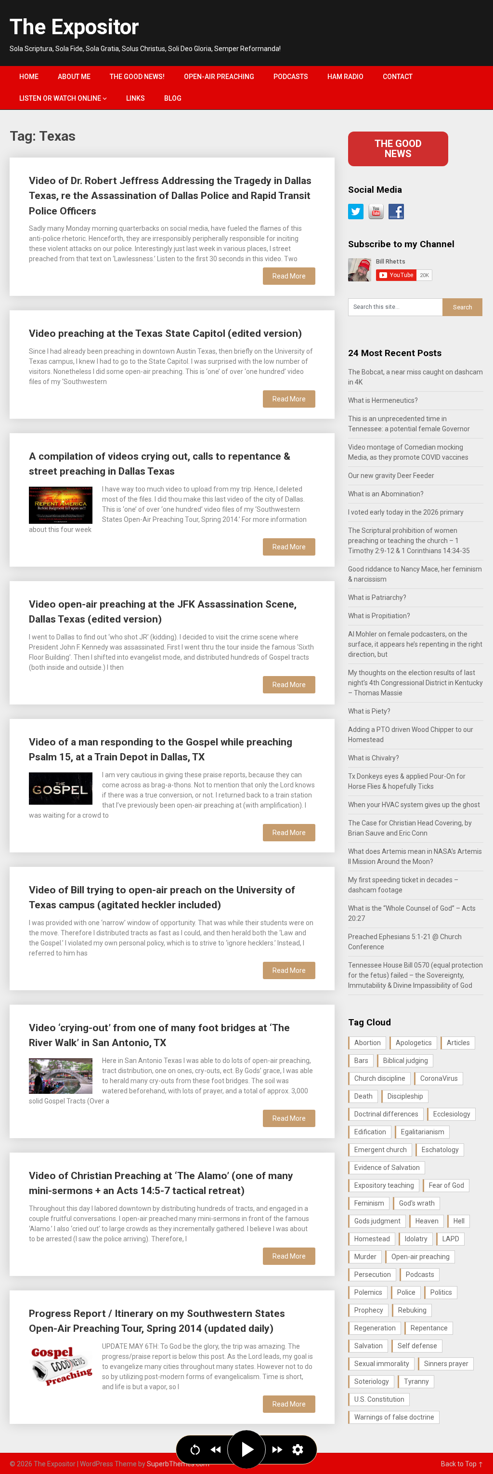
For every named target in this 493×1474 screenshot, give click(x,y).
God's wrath (417, 1203)
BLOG (173, 98)
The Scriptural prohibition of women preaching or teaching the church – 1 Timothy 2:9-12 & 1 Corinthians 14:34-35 (409, 541)
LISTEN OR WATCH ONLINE (60, 98)
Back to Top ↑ (462, 1464)
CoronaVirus (439, 1078)
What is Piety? (369, 711)
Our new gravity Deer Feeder (391, 475)
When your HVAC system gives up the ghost (414, 805)
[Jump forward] (277, 1449)
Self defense (417, 1346)
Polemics (368, 1292)
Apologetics (414, 1043)
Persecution (372, 1274)
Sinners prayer (446, 1364)
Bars (361, 1060)
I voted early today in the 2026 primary (406, 512)
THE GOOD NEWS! (137, 76)
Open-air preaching (420, 1257)
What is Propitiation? (379, 616)
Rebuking (412, 1310)
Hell (459, 1221)
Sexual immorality (381, 1364)
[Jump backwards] (216, 1449)
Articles (458, 1043)
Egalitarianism (422, 1132)
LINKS (135, 98)
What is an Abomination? (386, 494)
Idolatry (416, 1239)
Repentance (429, 1328)
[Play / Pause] (246, 1449)
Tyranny (416, 1381)
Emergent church (380, 1150)
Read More (289, 276)
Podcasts (420, 1274)
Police (406, 1292)
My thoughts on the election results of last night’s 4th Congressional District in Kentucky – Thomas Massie (415, 683)
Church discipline (379, 1078)
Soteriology (371, 1381)
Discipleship (405, 1096)
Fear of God (446, 1185)
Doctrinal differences (386, 1114)
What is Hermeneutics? (383, 400)
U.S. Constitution (379, 1399)
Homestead (372, 1239)
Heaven (427, 1221)
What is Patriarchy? (377, 597)
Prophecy (368, 1310)
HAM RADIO (345, 76)
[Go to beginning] (195, 1449)
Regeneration (375, 1328)
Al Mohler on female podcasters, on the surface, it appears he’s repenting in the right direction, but (415, 644)
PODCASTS (290, 76)
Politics (441, 1292)
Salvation (368, 1346)
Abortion (367, 1043)
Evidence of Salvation (387, 1167)
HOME (29, 76)
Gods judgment (377, 1221)
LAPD (450, 1239)
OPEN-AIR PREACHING (219, 76)
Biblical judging (405, 1060)
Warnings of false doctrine (394, 1417)
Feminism (369, 1203)
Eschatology (440, 1150)
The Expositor (74, 27)
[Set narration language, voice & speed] (297, 1449)
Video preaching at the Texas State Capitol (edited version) (165, 333)
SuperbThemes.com (178, 1464)
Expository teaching (384, 1185)
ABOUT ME (74, 76)
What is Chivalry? (373, 758)
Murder (365, 1257)
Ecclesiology (451, 1114)
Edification (370, 1132)
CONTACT (398, 76)
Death (363, 1096)
